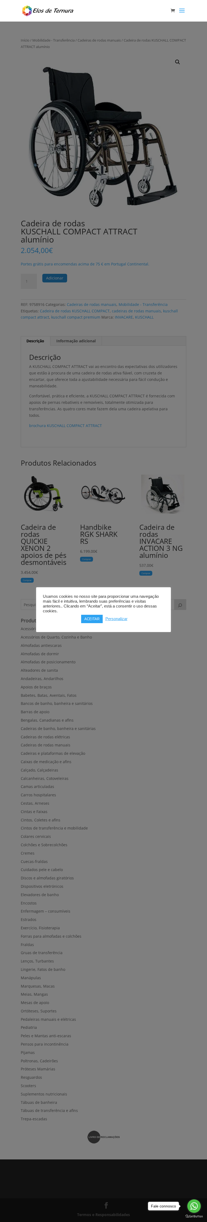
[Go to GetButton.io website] (194, 1216)
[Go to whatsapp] (194, 1206)
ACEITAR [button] (91, 619)
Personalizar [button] (116, 619)
